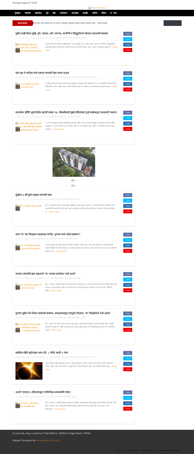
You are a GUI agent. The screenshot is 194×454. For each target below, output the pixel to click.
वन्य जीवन (69, 38)
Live (47, 38)
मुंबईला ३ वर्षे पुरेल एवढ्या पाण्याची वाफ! (33, 194)
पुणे (47, 13)
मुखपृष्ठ (17, 13)
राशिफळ (81, 357)
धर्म (51, 357)
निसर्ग (51, 38)
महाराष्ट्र (38, 13)
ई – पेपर (113, 13)
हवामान (83, 38)
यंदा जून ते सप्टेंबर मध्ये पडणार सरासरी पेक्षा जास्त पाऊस (42, 73)
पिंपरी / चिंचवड (58, 117)
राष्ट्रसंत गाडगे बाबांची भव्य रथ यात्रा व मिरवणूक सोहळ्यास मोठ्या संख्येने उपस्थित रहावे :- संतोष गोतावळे (71, 23)
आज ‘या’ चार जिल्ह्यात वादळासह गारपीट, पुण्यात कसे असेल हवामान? (47, 234)
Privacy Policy (149, 450)
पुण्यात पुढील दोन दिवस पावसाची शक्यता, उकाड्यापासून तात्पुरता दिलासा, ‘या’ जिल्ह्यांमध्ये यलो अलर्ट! (62, 313)
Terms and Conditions (169, 450)
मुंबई (64, 38)
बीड (54, 13)
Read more (59, 129)
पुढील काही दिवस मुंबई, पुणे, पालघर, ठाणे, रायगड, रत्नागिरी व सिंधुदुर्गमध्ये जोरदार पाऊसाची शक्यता (61, 33)
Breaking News (39, 38)
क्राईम (85, 13)
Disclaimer (134, 450)
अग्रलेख (75, 13)
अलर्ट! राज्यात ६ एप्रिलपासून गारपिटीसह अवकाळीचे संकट (43, 392)
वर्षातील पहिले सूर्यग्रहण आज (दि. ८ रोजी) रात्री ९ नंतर (41, 352)
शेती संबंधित (77, 38)
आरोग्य (94, 13)
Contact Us (120, 450)
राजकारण (63, 13)
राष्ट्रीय (28, 13)
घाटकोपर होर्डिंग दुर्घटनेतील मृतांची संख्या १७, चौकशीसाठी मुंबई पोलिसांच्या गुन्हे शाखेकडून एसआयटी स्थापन (66, 112)
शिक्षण (104, 13)
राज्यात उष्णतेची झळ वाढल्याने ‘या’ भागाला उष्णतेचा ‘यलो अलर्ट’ (45, 273)
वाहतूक (72, 117)
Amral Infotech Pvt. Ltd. (48, 440)
